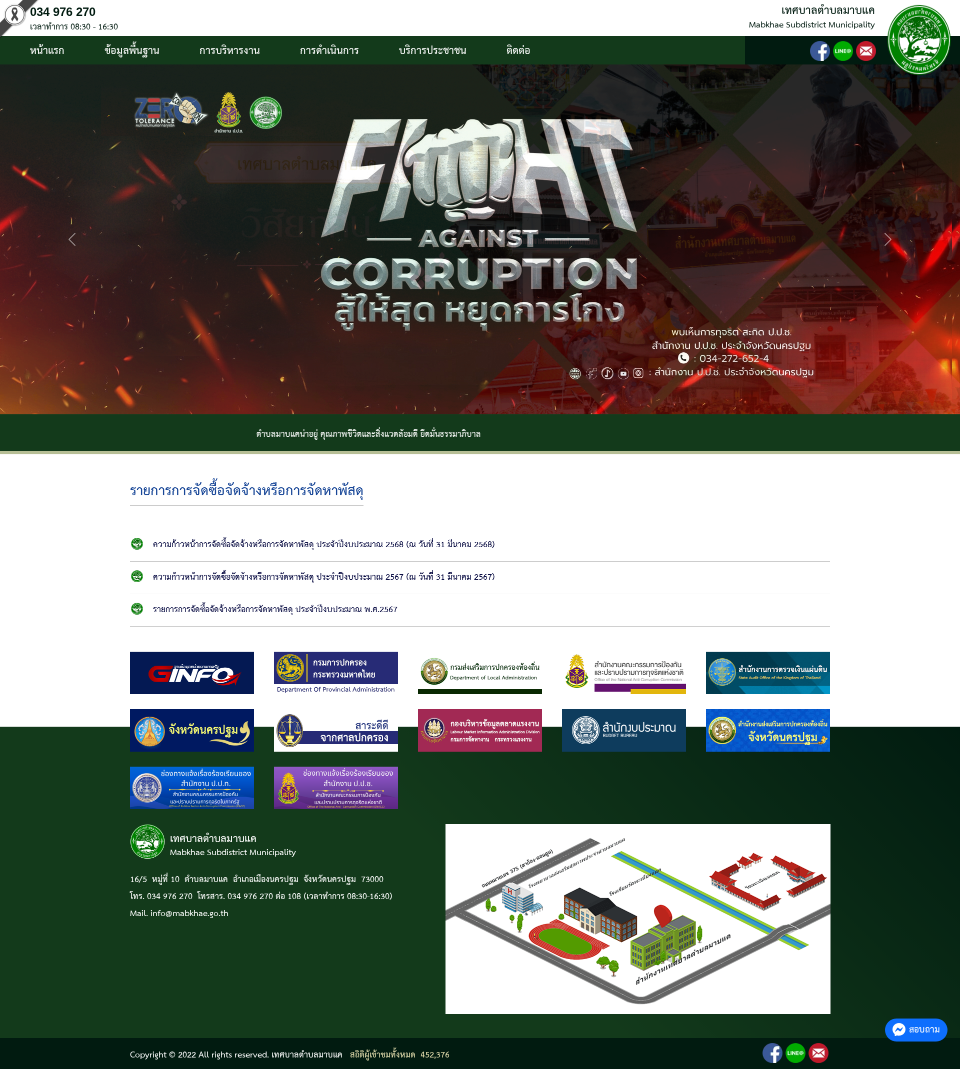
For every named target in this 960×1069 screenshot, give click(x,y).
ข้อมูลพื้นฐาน (132, 51)
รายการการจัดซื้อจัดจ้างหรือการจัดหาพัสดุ (247, 491)
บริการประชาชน (432, 51)
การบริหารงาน (230, 51)
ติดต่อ (518, 51)
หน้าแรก (47, 51)
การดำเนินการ (329, 51)
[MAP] (638, 919)
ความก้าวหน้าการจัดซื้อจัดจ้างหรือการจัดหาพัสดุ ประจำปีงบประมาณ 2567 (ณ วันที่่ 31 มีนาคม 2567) (324, 577)
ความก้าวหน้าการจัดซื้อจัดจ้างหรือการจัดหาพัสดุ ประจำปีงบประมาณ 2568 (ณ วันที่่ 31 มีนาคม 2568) (324, 545)
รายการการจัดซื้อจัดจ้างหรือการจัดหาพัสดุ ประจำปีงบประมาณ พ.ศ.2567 (275, 610)
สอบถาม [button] (924, 1030)
